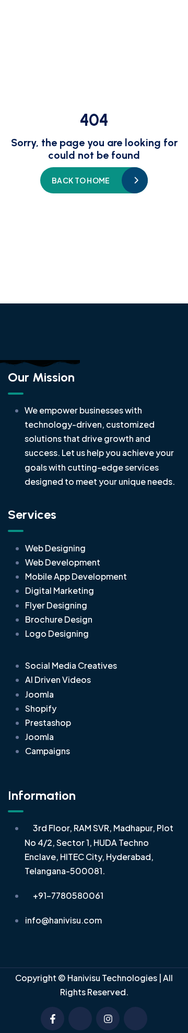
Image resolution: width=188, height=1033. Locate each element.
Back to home (81, 180)
